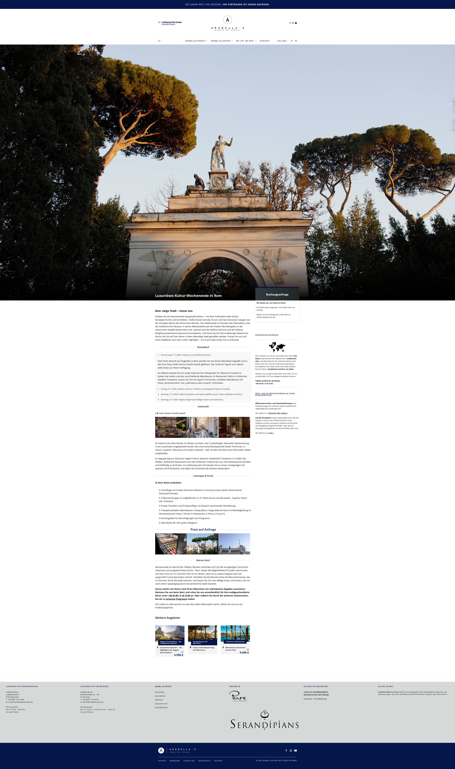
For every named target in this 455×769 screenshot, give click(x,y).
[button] (171, 427)
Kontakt (162, 761)
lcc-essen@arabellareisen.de (91, 702)
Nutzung (218, 761)
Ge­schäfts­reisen (161, 707)
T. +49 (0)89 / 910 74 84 (15, 699)
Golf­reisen (159, 700)
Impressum (175, 761)
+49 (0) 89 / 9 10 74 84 (264, 383)
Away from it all (161, 704)
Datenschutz (204, 761)
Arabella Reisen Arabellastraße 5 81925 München (12, 694)
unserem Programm (176, 599)
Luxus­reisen (159, 692)
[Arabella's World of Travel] (227, 23)
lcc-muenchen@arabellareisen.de (19, 702)
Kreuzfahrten (160, 696)
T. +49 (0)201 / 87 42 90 (89, 699)
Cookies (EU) (189, 761)
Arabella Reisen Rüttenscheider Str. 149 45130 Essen (89, 694)
